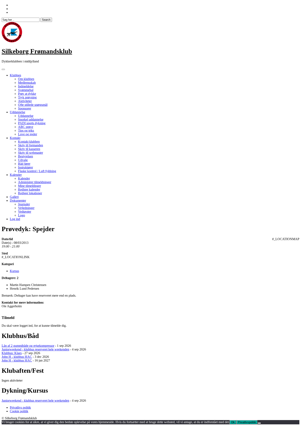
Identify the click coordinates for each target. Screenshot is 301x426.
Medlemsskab (27, 82)
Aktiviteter (25, 101)
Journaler (24, 204)
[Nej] (259, 423)
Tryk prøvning (27, 97)
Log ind (15, 219)
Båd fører (24, 163)
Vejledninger (26, 208)
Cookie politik (19, 411)
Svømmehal (25, 90)
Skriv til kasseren (29, 149)
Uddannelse (17, 112)
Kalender (16, 174)
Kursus (14, 271)
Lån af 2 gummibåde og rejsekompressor (28, 345)
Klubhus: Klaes (12, 353)
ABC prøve (25, 127)
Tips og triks (26, 130)
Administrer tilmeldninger (34, 182)
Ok (233, 422)
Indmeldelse (26, 86)
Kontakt (15, 138)
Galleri (14, 197)
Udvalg (23, 160)
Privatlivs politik (20, 407)
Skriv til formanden (30, 145)
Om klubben (26, 79)
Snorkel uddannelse (30, 119)
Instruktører (25, 167)
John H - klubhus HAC (17, 356)
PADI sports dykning (31, 123)
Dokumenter (18, 200)
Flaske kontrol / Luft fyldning (37, 171)
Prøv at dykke (27, 93)
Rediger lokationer (30, 193)
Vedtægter (24, 211)
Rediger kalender (29, 189)
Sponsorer (24, 108)
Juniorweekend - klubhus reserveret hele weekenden (35, 349)
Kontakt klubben (29, 141)
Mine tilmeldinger (29, 186)
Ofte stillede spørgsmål (33, 104)
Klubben (15, 75)
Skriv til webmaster (30, 152)
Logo (21, 215)
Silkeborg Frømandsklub (37, 51)
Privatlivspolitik (247, 422)
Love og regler (27, 134)
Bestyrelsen (25, 156)
